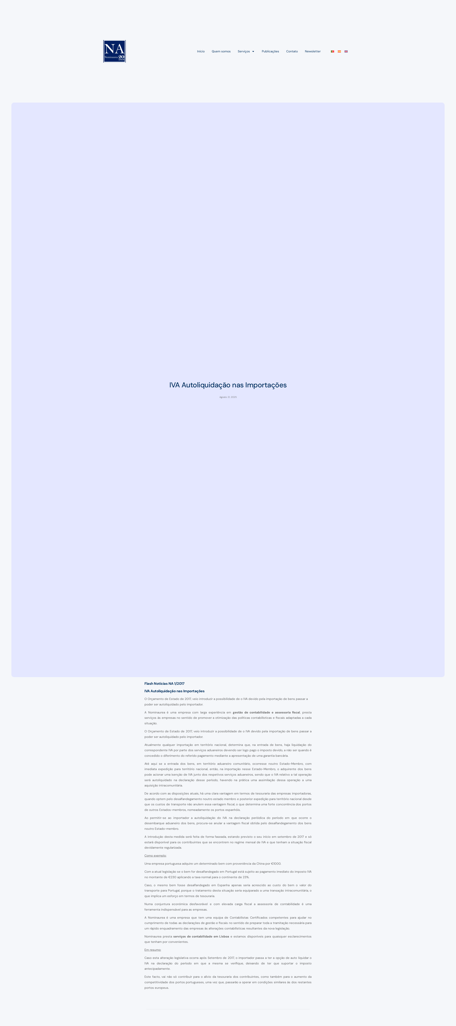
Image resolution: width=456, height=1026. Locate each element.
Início (201, 51)
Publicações (270, 51)
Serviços (244, 51)
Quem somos (221, 51)
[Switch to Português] (332, 51)
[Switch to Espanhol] (339, 51)
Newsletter (313, 51)
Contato (292, 51)
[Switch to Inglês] (346, 51)
